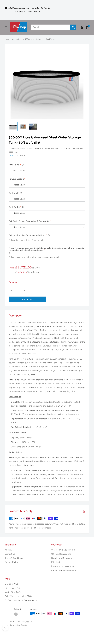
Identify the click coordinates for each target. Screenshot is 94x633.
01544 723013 (32, 11)
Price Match (56, 562)
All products (17, 39)
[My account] (82, 27)
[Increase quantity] (24, 290)
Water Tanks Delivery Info (63, 549)
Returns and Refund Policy (63, 570)
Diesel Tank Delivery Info (62, 558)
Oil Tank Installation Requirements (21, 600)
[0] (87, 27)
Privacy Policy (11, 562)
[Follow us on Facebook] (16, 614)
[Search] (73, 27)
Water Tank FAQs (13, 592)
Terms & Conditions (14, 558)
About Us (9, 549)
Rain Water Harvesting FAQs (18, 596)
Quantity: (13, 282)
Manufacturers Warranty (62, 566)
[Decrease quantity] (11, 290)
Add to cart (27, 299)
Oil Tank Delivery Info (61, 554)
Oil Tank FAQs (11, 583)
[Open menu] (6, 27)
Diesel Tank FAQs (13, 588)
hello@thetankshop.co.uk (18, 8)
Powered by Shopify (18, 625)
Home (7, 39)
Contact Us (10, 554)
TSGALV (12, 155)
